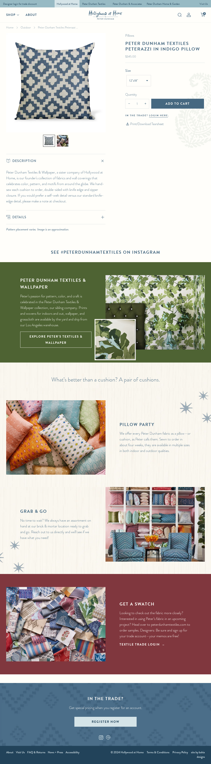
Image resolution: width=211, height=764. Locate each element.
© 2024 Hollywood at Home (127, 752)
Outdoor (26, 27)
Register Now (105, 721)
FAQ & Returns (36, 752)
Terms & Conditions (158, 752)
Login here (158, 115)
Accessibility (72, 752)
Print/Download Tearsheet (147, 124)
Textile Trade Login (140, 644)
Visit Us (20, 752)
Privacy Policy (180, 752)
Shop (10, 15)
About (31, 15)
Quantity (131, 94)
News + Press (55, 752)
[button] (49, 141)
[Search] (180, 15)
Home (10, 27)
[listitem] (19, 3)
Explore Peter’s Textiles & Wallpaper (55, 339)
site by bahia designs (198, 754)
